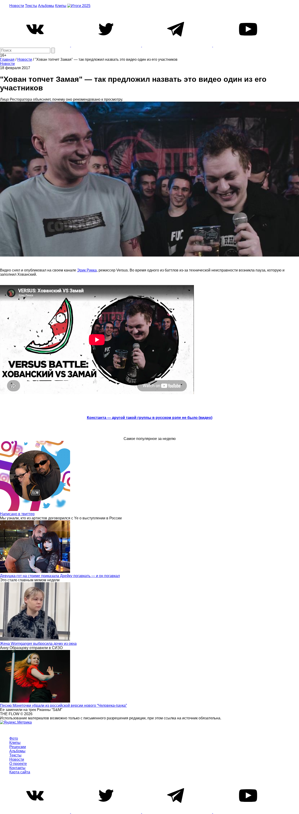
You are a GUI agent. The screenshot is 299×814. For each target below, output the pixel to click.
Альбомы (46, 6)
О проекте (18, 764)
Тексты (31, 6)
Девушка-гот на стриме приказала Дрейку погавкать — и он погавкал (60, 576)
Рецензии (17, 747)
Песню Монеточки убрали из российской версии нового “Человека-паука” (63, 705)
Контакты (17, 768)
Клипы (60, 6)
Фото (13, 738)
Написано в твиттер (17, 514)
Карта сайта (19, 772)
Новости (16, 6)
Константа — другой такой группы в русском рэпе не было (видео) (149, 418)
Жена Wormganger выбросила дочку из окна (38, 644)
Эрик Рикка (87, 270)
